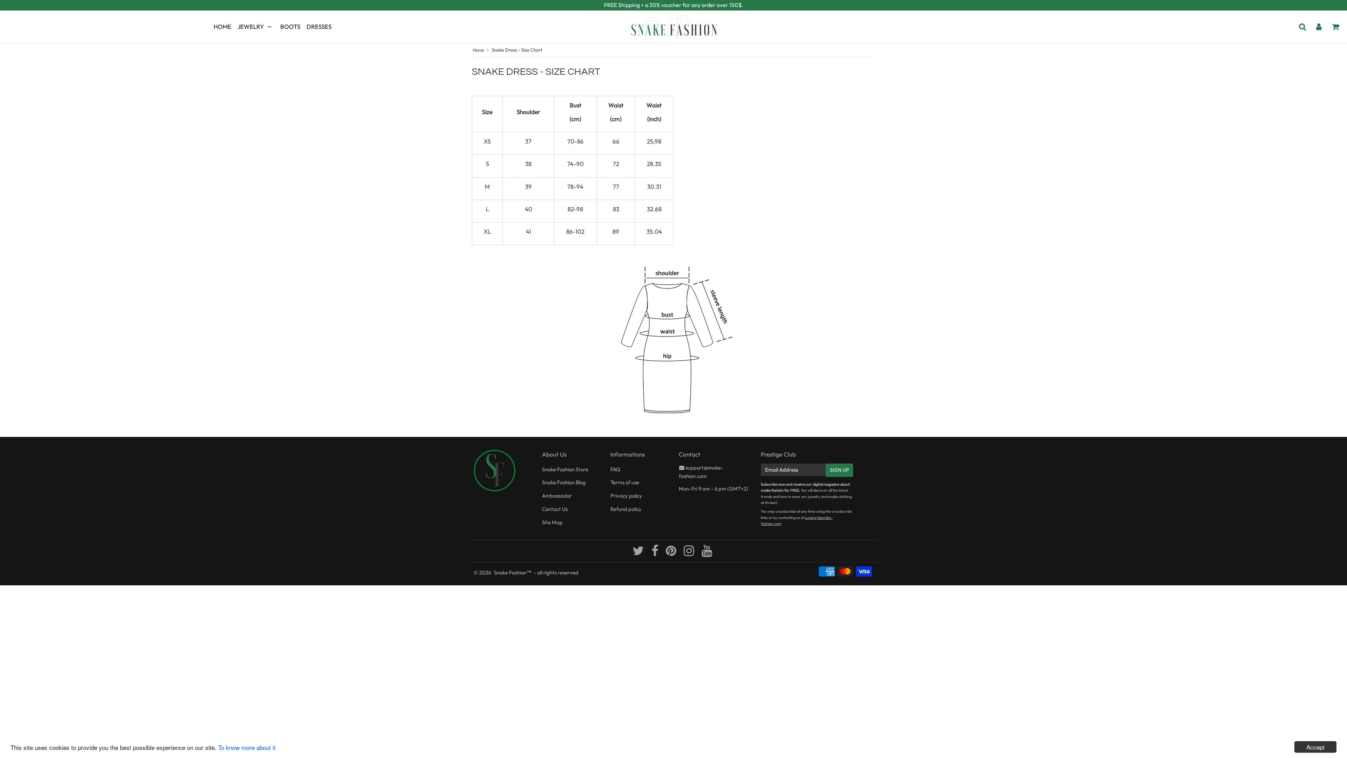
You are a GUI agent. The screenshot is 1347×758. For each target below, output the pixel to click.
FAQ (615, 469)
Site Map (552, 522)
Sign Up (839, 470)
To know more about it (247, 747)
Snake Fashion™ (513, 572)
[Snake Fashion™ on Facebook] (655, 553)
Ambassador (557, 495)
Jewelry (250, 26)
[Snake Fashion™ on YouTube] (707, 553)
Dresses (319, 26)
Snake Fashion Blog (564, 482)
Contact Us (555, 509)
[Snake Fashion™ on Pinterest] (671, 553)
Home (222, 26)
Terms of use (624, 482)
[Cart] (1335, 26)
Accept (1315, 747)
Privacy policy (626, 495)
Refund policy (626, 509)
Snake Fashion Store (565, 469)
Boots (290, 26)
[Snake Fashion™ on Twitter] (639, 553)
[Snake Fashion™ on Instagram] (689, 553)
